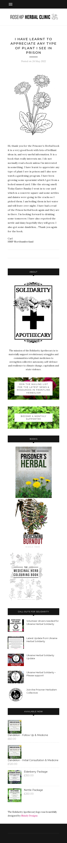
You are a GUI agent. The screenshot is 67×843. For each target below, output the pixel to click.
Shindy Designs (29, 815)
